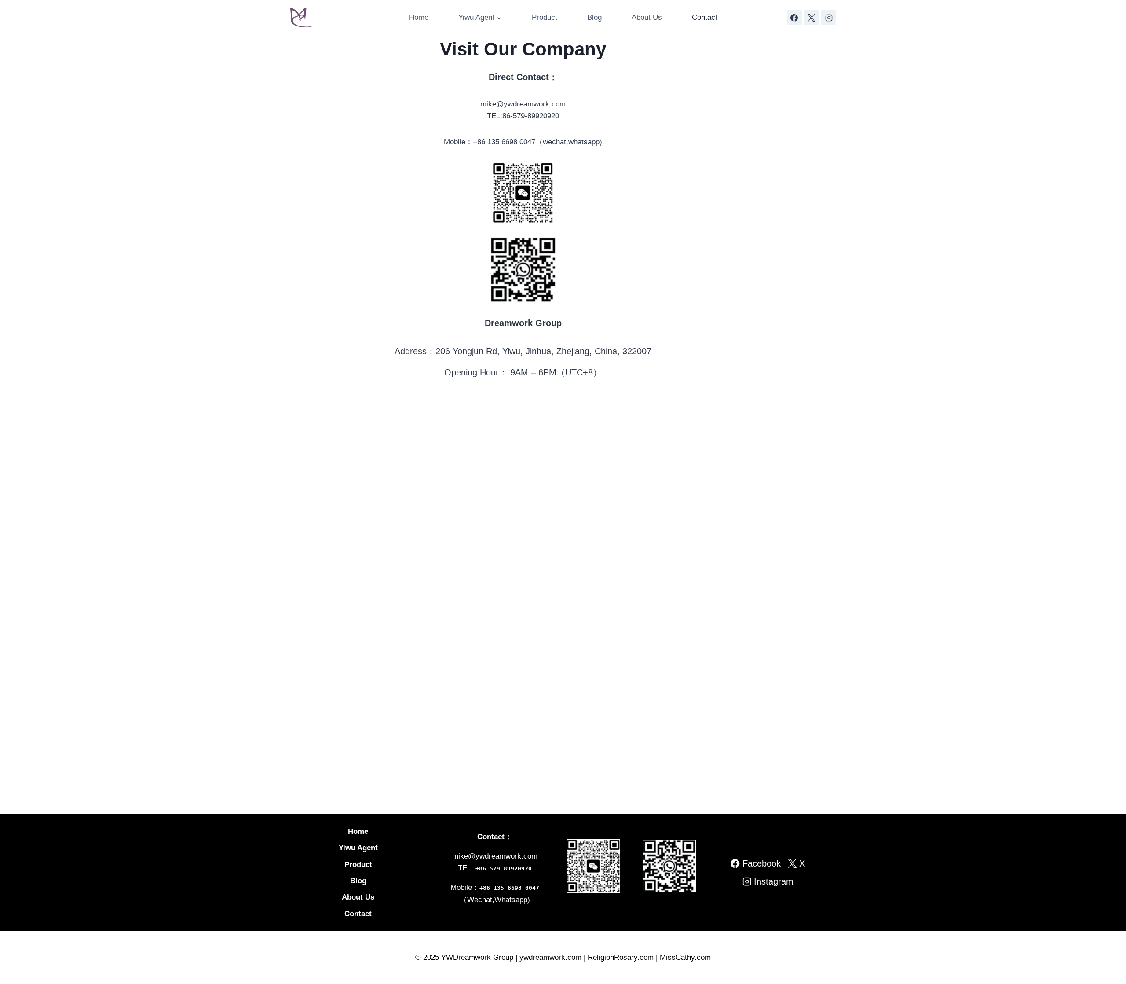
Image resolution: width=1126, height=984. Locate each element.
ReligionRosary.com (621, 957)
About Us (647, 17)
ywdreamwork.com (550, 957)
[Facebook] (794, 17)
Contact (704, 17)
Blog (594, 17)
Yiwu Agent (358, 848)
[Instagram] (828, 17)
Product (544, 17)
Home (418, 17)
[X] (811, 17)
